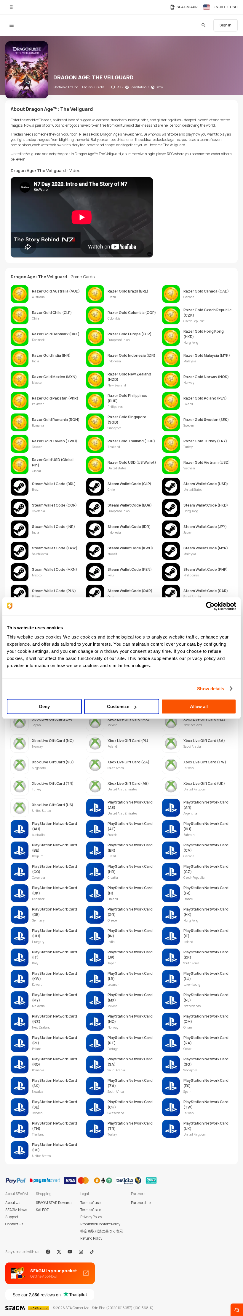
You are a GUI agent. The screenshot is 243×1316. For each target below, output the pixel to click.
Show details (210, 688)
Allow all (199, 706)
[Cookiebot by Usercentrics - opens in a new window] (210, 606)
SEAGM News (16, 1209)
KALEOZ (42, 1209)
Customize (118, 706)
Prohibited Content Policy (100, 1224)
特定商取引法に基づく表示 (101, 1231)
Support (11, 1216)
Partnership (141, 1202)
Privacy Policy (91, 1216)
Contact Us (14, 1224)
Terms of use (90, 1202)
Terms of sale (90, 1209)
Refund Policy (91, 1238)
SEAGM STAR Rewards (54, 1202)
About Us (12, 1202)
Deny (44, 706)
